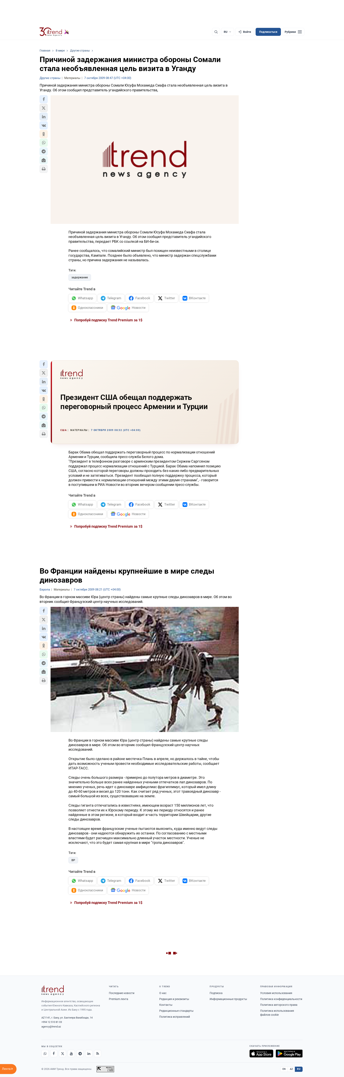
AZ (291, 1069)
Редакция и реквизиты (174, 999)
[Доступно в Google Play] (289, 1054)
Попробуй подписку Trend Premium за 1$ (107, 320)
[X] (62, 1053)
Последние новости (121, 993)
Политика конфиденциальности (281, 999)
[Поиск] (216, 32)
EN (284, 1069)
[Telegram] (80, 1053)
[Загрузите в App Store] (261, 1054)
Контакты (165, 1004)
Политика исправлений (174, 1016)
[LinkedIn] (88, 1053)
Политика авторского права (278, 1004)
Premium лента (118, 999)
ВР (73, 860)
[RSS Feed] (97, 1053)
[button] (43, 99)
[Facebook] (53, 1053)
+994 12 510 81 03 (51, 1021)
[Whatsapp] (45, 1053)
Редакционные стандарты (176, 1010)
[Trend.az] (54, 31)
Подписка (216, 993)
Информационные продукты (228, 999)
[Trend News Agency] (52, 990)
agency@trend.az (51, 1026)
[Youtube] (71, 1053)
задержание (79, 277)
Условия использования (276, 993)
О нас (162, 993)
